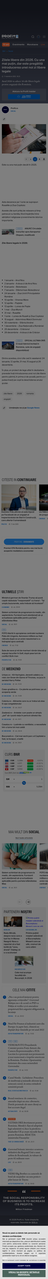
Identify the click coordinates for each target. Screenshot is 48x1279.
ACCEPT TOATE (24, 1265)
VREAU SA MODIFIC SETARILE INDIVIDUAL (24, 1273)
